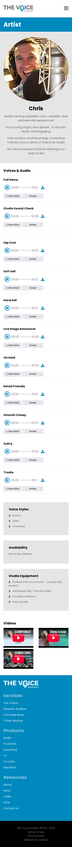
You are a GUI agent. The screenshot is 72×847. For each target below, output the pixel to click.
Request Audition (15, 709)
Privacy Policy (36, 836)
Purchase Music (14, 715)
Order (33, 196)
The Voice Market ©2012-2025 (36, 828)
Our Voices (10, 703)
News (7, 791)
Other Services (13, 721)
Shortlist (13, 196)
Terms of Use (36, 832)
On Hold (8, 762)
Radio (7, 738)
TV (5, 756)
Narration (9, 767)
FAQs (6, 802)
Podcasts (9, 744)
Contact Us (11, 808)
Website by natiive (36, 840)
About (7, 785)
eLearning (10, 750)
